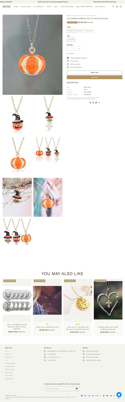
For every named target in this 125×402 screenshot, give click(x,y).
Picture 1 (71, 31)
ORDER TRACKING (10, 363)
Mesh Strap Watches (84, 6)
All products (38, 6)
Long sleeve (100, 6)
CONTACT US (8, 357)
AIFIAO (10, 395)
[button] (113, 6)
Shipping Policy (9, 378)
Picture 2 (80, 31)
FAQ (6, 360)
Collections (26, 6)
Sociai (49, 6)
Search (7, 351)
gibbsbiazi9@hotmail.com (54, 357)
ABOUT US (8, 354)
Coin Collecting (66, 6)
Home (16, 6)
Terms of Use (9, 375)
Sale (56, 6)
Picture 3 (89, 31)
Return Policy (8, 372)
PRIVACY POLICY (9, 369)
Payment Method (10, 366)
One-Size (71, 39)
